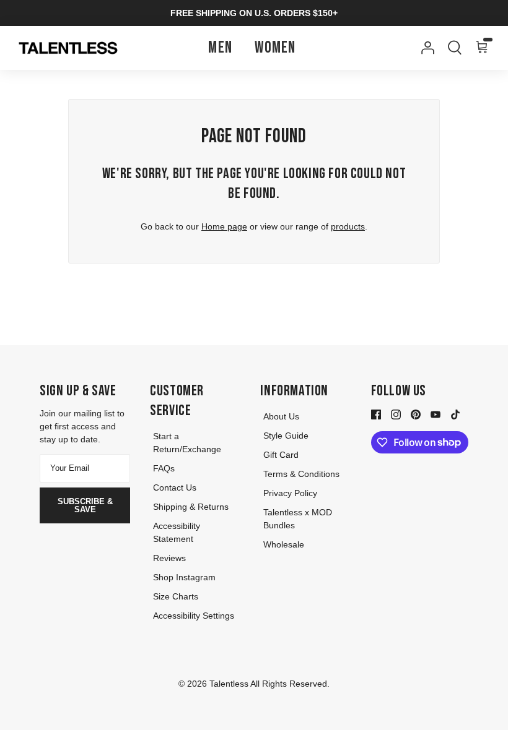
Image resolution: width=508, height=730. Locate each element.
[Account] (425, 47)
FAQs (164, 468)
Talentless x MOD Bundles (297, 518)
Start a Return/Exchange (187, 442)
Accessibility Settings (193, 615)
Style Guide (286, 435)
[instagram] (396, 414)
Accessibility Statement (176, 532)
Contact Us (174, 487)
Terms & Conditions (301, 474)
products (348, 226)
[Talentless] (68, 48)
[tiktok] (455, 414)
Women (275, 48)
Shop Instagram (184, 577)
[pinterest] (416, 414)
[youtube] (435, 414)
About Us (281, 416)
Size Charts (175, 596)
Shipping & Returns (191, 507)
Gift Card (281, 455)
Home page (224, 226)
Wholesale (283, 544)
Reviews (169, 558)
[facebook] (376, 414)
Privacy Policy (290, 493)
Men (220, 48)
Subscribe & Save (85, 505)
